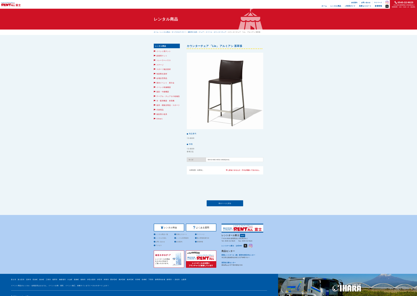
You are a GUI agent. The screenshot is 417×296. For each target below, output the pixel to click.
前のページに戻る (225, 203)
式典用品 (160, 110)
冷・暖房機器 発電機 (165, 100)
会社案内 (354, 2)
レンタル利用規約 (182, 238)
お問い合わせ (366, 2)
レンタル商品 (335, 6)
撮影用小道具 (161, 114)
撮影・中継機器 (162, 91)
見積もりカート (365, 6)
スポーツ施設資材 (163, 69)
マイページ (378, 2)
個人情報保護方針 (203, 238)
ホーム (324, 6)
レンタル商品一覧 (161, 234)
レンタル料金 (170, 227)
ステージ (160, 65)
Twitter (387, 6)
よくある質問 (202, 227)
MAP (242, 235)
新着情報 (378, 6)
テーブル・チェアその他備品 (168, 96)
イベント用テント (163, 51)
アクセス (158, 245)
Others (159, 119)
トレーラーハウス (163, 60)
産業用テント (161, 56)
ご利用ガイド (350, 6)
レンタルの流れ (160, 238)
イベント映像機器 (163, 87)
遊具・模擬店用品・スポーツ (168, 105)
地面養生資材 (161, 74)
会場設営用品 (161, 78)
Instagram (387, 2)
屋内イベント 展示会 (165, 83)
